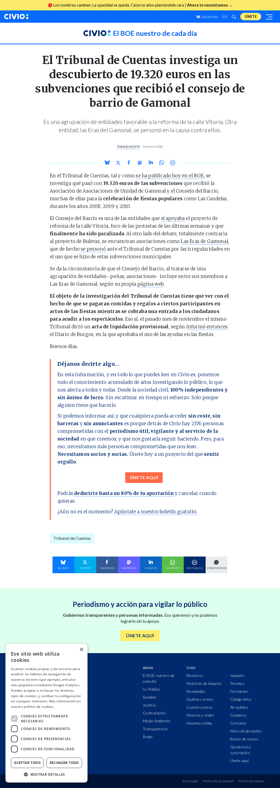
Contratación (154, 713)
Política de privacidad (218, 781)
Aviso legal (190, 781)
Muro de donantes (246, 731)
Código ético (240, 699)
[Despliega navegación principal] (269, 16)
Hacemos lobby (199, 723)
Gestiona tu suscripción (240, 749)
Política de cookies (251, 781)
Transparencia (155, 728)
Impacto (237, 675)
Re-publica (239, 707)
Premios (237, 683)
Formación (239, 691)
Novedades (196, 691)
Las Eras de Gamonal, (205, 241)
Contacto (238, 723)
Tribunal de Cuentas (72, 538)
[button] (46, 774)
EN (225, 16)
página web (150, 284)
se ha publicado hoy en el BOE (169, 176)
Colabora (238, 715)
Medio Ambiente (156, 721)
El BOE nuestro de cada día (159, 678)
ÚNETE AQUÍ (144, 477)
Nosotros (194, 675)
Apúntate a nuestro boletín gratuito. (155, 512)
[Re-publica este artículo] (172, 162)
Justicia (149, 705)
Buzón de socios (244, 739)
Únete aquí (239, 760)
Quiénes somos (200, 699)
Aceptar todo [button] (27, 762)
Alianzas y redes (200, 715)
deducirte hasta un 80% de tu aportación (124, 493)
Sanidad (149, 697)
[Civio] (16, 16)
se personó (93, 249)
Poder (148, 736)
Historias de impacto (204, 683)
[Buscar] (233, 16)
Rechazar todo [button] (64, 762)
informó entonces (207, 327)
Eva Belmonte (128, 146)
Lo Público (151, 689)
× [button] (81, 650)
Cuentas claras (199, 707)
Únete (251, 16)
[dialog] (46, 713)
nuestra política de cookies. (32, 706)
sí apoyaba (173, 218)
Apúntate (209, 16)
